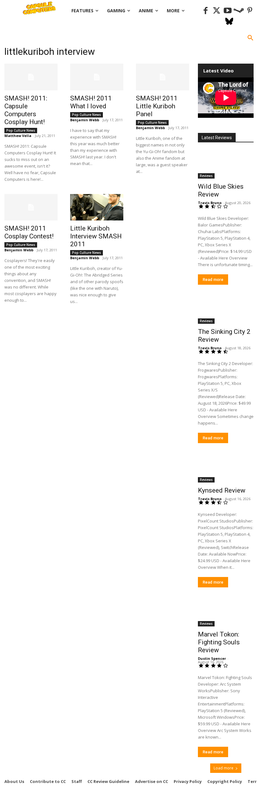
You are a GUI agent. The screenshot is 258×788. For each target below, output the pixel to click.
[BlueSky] (229, 22)
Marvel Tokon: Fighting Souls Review (219, 642)
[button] (250, 38)
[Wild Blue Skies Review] (226, 165)
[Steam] (239, 11)
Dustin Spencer (212, 658)
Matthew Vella (17, 135)
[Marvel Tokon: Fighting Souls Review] (226, 613)
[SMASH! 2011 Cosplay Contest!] (31, 207)
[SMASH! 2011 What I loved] (96, 77)
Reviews (206, 176)
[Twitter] (217, 11)
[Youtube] (228, 11)
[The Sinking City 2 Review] (226, 310)
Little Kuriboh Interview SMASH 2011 (96, 236)
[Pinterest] (250, 11)
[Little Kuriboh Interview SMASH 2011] (96, 207)
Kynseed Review (221, 490)
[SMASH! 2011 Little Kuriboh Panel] (162, 77)
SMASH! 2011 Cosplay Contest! (28, 232)
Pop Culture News (20, 130)
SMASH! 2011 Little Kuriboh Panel (156, 106)
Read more (213, 279)
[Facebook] (206, 11)
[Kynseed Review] (226, 468)
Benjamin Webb (84, 119)
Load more (223, 768)
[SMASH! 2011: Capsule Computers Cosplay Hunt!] (31, 77)
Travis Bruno (210, 202)
